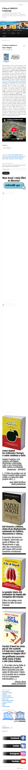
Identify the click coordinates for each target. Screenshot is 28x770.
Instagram (13, 33)
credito (10, 157)
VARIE (3, 705)
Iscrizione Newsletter (7, 163)
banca (13, 156)
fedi (13, 157)
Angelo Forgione (6, 65)
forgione (19, 157)
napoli (10, 158)
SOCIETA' (4, 703)
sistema (16, 158)
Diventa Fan (5, 731)
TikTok (18, 33)
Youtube (4, 36)
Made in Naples (22, 67)
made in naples (5, 158)
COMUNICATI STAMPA (7, 693)
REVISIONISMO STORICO (17, 155)
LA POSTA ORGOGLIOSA (7, 697)
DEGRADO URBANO (6, 696)
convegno (7, 157)
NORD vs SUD (5, 699)
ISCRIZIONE (5, 173)
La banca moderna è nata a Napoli (9, 46)
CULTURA (9, 155)
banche (20, 156)
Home (3, 30)
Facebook (4, 33)
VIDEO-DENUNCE (6, 706)
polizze (13, 158)
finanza (16, 157)
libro (23, 157)
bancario (16, 156)
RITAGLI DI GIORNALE (7, 702)
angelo (10, 156)
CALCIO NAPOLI (5, 691)
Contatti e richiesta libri (17, 30)
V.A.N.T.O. (9, 30)
